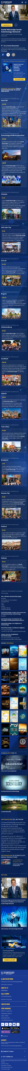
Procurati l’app (19, 79)
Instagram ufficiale (5, 608)
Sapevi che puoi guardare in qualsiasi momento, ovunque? (18, 67)
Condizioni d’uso (5, 1063)
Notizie (3, 606)
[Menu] (25, 2)
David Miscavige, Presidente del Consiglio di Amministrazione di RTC (12, 619)
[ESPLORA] (5, 651)
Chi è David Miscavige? (7, 629)
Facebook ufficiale (6, 609)
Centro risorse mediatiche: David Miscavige (9, 635)
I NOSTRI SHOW (5, 1004)
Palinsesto (4, 990)
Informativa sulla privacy (6, 1067)
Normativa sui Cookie (6, 1065)
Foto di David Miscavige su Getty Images (11, 639)
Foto (2, 603)
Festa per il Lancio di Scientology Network (11, 981)
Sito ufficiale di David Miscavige (11, 596)
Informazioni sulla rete (6, 984)
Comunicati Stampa (6, 996)
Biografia (3, 598)
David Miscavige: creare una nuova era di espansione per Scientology (13, 613)
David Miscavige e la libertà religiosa (12, 627)
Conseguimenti (5, 601)
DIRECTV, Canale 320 (6, 1011)
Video (2, 604)
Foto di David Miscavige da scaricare (10, 637)
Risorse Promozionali (6, 999)
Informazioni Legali (5, 1069)
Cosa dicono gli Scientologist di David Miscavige (13, 631)
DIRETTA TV (4, 988)
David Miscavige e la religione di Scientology (11, 624)
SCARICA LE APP (9, 960)
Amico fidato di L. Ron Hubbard (9, 600)
